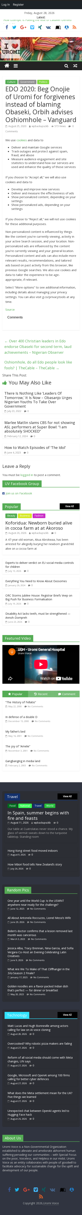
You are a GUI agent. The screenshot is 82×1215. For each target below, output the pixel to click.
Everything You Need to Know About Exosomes (36, 581)
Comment (68, 694)
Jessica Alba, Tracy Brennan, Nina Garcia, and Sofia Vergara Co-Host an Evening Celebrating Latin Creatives (40, 952)
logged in (26, 475)
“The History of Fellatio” (20, 702)
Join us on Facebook (19, 493)
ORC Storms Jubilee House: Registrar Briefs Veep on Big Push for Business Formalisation (38, 597)
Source (10, 309)
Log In (6, 4)
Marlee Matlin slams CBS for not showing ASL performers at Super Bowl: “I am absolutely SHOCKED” (39, 427)
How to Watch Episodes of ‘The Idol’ (35, 447)
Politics (43, 82)
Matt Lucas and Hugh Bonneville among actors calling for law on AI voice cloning (38, 1028)
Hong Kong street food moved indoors (33, 850)
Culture (11, 82)
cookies (22, 140)
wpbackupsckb (40, 126)
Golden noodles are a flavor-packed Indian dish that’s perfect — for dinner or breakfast (38, 988)
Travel (38, 805)
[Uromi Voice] (6, 65)
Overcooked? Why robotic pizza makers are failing (40, 1043)
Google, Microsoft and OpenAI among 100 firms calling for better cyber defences (39, 1077)
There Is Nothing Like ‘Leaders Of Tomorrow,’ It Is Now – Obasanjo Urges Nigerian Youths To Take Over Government (38, 400)
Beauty (11, 515)
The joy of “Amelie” (17, 746)
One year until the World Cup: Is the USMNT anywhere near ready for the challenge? (36, 903)
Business (25, 515)
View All (69, 506)
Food (13, 805)
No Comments (35, 706)
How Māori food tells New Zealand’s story (35, 864)
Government (27, 82)
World (49, 805)
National (25, 805)
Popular (17, 694)
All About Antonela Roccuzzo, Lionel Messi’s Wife (39, 918)
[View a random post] (75, 65)
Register (18, 4)
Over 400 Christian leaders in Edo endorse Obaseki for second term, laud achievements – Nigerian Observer (37, 347)
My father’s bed (15, 731)
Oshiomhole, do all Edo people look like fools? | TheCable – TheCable (38, 365)
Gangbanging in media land (22, 761)
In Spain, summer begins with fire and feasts (38, 815)
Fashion (39, 515)
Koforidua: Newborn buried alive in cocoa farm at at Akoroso (38, 525)
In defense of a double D (21, 717)
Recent (43, 694)
